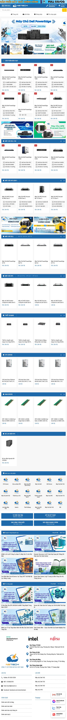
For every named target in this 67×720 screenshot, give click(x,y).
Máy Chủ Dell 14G (49, 507)
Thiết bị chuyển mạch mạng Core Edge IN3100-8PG (9, 341)
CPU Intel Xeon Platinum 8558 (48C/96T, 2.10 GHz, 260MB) (57, 381)
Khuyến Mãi (55, 532)
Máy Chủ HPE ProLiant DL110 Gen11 (57, 197)
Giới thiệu (27, 14)
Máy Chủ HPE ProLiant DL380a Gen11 (8, 197)
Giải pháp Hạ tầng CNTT (17, 573)
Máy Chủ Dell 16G (10, 141)
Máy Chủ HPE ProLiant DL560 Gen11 (24, 197)
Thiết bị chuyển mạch (38, 496)
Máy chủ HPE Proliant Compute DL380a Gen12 (8, 301)
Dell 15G (20, 236)
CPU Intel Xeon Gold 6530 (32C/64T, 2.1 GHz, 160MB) (25, 381)
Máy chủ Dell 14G (40, 677)
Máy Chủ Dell (9, 236)
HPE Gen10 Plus (21, 276)
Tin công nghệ (52, 14)
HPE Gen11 (29, 276)
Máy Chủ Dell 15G (60, 484)
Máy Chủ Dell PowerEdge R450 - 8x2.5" (41, 106)
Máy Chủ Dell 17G (60, 495)
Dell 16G (25, 236)
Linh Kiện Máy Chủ (5, 508)
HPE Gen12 (35, 276)
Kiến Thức (62, 532)
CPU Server (8, 355)
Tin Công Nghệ (61, 583)
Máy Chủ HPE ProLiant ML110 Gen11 (40, 197)
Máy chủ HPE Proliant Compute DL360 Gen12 (57, 301)
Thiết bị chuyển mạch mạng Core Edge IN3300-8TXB (58, 341)
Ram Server (8, 394)
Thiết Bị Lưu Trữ (16, 495)
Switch (16, 507)
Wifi (60, 507)
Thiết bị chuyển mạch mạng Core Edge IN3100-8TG (25, 341)
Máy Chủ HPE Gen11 (11, 180)
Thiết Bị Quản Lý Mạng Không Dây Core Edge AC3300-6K (40, 341)
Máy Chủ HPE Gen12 (38, 508)
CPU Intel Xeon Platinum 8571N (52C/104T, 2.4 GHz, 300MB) (8, 381)
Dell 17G (30, 236)
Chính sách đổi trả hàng (7, 702)
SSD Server (49, 484)
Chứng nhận (39, 14)
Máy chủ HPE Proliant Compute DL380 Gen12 (24, 301)
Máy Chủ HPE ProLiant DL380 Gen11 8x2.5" (56, 106)
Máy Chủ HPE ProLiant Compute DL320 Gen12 (41, 301)
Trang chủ (15, 14)
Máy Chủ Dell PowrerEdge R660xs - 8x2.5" (9, 78)
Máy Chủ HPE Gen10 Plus (27, 484)
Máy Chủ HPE (9, 276)
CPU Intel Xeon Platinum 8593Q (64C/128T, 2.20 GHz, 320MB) (41, 381)
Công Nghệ (53, 583)
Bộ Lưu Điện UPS (10, 434)
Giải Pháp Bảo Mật (49, 551)
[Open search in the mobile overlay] (33, 10)
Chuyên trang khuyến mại (11, 532)
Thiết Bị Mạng (9, 315)
